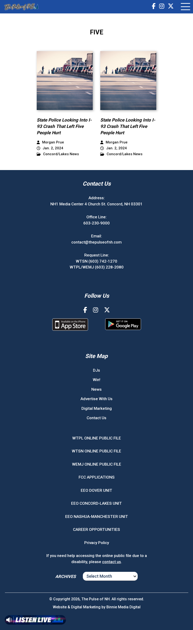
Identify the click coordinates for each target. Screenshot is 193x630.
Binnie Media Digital (123, 607)
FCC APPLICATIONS (97, 477)
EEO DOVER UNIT (96, 490)
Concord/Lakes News (61, 154)
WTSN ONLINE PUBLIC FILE (96, 451)
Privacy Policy (96, 542)
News (96, 389)
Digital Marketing (96, 408)
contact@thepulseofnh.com (96, 242)
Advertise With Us (96, 398)
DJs (96, 370)
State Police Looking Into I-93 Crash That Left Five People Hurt (64, 126)
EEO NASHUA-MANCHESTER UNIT (96, 516)
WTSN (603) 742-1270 (96, 261)
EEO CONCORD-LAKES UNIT (96, 503)
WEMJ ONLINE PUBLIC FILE (96, 464)
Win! (96, 379)
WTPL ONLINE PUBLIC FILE (96, 438)
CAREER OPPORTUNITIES (96, 529)
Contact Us (96, 417)
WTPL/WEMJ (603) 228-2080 (97, 267)
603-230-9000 (96, 223)
